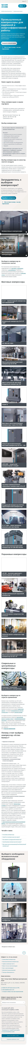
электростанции (18, 712)
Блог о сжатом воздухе (7, 968)
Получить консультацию (9, 43)
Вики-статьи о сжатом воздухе (9, 966)
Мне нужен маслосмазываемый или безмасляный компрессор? (14, 845)
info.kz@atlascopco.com (8, 989)
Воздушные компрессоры (8, 946)
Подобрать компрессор (8, 198)
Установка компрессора (8, 834)
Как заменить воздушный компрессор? (12, 839)
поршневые (20, 268)
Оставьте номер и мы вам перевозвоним (12, 991)
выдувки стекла (9, 718)
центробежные (12, 270)
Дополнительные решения (8, 970)
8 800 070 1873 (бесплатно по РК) (10, 987)
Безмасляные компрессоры (14, 222)
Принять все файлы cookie (13, 1035)
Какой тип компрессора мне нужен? (11, 837)
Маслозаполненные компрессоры (14, 245)
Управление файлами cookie (13, 1039)
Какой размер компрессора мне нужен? (12, 842)
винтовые (14, 268)
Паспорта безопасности (8, 972)
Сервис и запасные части (8, 963)
